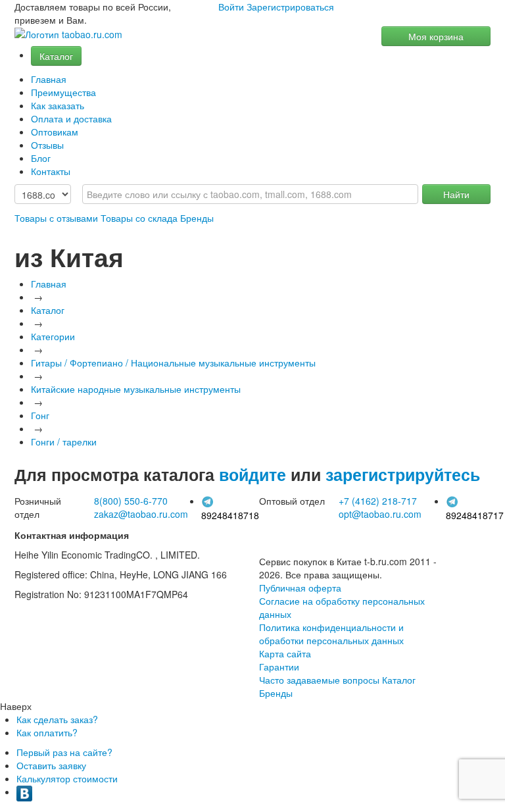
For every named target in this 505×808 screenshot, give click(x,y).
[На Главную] (68, 34)
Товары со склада (139, 217)
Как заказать (57, 105)
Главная (48, 79)
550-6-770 (131, 500)
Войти (231, 6)
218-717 (378, 500)
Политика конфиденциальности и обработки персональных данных (331, 633)
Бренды (197, 217)
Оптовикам (54, 131)
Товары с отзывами (56, 217)
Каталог (56, 56)
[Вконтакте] (24, 791)
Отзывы (47, 144)
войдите (252, 474)
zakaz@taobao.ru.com (141, 513)
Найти (456, 194)
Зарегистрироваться (290, 6)
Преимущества (63, 92)
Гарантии (279, 666)
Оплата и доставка (71, 118)
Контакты (50, 171)
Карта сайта (285, 653)
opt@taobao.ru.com (380, 513)
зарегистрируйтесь (402, 474)
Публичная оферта (300, 587)
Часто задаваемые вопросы (319, 679)
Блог (41, 157)
